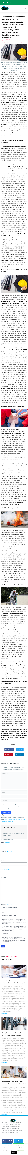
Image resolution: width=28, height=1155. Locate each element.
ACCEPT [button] (14, 1152)
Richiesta (3, 877)
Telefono (6, 861)
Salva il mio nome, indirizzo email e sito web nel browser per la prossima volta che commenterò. (14, 807)
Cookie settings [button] (21, 1150)
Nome (5, 842)
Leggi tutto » (4, 1013)
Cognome (6, 851)
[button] (3, 2)
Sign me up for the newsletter (10, 815)
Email (5, 869)
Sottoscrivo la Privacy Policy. (10, 907)
